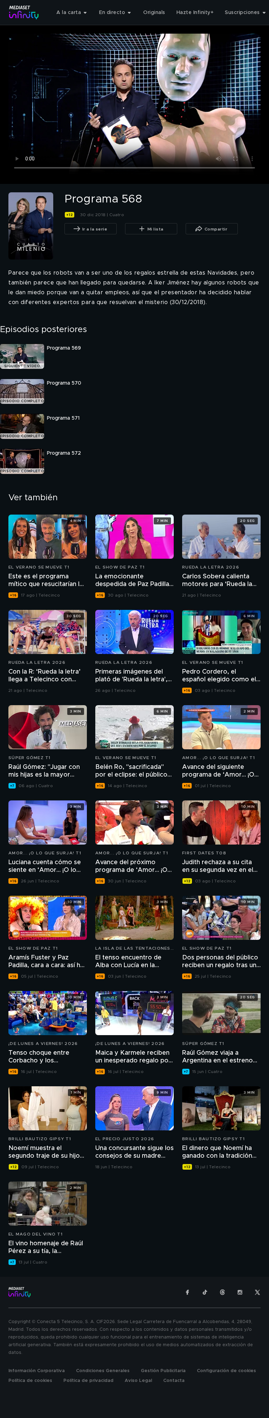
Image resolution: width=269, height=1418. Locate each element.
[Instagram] (240, 1292)
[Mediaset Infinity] (24, 12)
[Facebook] (187, 1292)
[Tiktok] (205, 1292)
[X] (257, 1292)
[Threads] (222, 1292)
